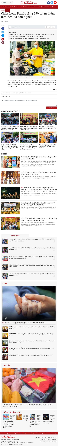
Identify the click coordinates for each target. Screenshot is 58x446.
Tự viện (40, 6)
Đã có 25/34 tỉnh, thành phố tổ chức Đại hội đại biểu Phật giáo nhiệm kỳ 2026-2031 (28, 423)
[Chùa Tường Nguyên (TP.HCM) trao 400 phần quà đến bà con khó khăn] (48, 137)
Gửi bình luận (52, 107)
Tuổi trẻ (36, 6)
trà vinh (13, 92)
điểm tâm (22, 92)
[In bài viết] (2, 42)
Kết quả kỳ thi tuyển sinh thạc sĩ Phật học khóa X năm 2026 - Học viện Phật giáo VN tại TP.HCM (9, 438)
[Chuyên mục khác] (55, 10)
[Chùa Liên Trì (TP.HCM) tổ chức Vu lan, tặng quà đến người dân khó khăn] (10, 162)
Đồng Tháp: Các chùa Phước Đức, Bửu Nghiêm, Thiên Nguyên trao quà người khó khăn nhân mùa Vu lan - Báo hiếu (31, 257)
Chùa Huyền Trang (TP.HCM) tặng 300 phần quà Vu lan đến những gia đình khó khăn (38, 204)
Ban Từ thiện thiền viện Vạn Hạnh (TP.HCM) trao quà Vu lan (47, 127)
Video (17, 6)
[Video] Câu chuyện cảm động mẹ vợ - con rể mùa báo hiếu (24, 323)
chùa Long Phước (5, 92)
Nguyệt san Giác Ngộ (48, 6)
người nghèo (28, 92)
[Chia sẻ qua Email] (2, 39)
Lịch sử (3, 10)
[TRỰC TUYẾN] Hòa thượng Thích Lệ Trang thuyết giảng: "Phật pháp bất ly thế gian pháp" (31, 334)
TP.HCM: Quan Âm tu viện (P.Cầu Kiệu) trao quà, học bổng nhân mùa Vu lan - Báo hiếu (10, 128)
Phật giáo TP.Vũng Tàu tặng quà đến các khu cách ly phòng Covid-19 (26, 36)
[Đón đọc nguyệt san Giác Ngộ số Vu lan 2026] (32, 435)
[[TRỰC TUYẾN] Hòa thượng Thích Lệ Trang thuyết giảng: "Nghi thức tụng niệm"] (5, 357)
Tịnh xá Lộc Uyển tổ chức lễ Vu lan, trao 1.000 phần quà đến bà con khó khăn (38, 173)
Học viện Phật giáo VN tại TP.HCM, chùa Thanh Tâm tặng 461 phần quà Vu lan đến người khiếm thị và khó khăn (28, 147)
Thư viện (6, 365)
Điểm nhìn (22, 6)
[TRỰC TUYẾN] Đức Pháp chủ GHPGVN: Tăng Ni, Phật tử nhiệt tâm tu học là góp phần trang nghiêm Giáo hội (32, 341)
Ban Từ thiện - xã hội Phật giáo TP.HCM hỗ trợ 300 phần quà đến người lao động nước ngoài (32, 34)
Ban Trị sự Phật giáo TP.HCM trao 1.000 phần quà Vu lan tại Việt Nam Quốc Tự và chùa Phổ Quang (9, 147)
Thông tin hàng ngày (11, 430)
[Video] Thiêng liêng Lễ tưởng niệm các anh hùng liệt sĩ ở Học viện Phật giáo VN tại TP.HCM (31, 348)
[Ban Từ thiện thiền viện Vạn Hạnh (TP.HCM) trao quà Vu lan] (48, 119)
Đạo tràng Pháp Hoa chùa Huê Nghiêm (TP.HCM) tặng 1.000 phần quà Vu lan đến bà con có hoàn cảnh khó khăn (32, 240)
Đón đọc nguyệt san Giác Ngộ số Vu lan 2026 (35, 436)
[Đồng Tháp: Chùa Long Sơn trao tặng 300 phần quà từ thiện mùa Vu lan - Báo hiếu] (29, 119)
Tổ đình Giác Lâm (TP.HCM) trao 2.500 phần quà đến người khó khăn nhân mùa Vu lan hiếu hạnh (31, 265)
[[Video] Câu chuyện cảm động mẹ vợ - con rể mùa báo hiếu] (29, 303)
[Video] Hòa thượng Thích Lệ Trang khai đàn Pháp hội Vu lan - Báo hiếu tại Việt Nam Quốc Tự (32, 327)
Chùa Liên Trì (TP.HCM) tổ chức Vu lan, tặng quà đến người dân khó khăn (38, 158)
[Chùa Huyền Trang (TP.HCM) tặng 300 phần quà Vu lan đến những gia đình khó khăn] (10, 208)
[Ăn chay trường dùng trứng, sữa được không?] (19, 435)
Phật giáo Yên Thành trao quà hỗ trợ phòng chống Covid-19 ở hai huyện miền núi (29, 38)
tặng (17, 92)
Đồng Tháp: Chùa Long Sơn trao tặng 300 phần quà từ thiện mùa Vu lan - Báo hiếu (28, 128)
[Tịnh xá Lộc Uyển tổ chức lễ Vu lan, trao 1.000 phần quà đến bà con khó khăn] (10, 177)
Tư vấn (32, 6)
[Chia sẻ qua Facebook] (2, 28)
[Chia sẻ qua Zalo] (2, 35)
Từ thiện (8, 10)
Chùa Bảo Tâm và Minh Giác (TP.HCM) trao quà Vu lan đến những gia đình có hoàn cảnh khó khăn (31, 248)
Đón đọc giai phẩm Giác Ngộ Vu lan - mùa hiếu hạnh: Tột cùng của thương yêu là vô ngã (49, 437)
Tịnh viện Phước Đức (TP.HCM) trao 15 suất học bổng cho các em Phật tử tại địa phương (39, 219)
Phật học (27, 6)
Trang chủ (3, 6)
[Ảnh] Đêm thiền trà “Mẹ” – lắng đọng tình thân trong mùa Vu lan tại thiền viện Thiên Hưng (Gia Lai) (39, 188)
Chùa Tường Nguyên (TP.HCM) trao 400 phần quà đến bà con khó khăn (47, 146)
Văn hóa (13, 6)
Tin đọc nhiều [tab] (15, 236)
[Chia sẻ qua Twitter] (2, 32)
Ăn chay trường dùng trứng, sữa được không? (22, 436)
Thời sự (8, 6)
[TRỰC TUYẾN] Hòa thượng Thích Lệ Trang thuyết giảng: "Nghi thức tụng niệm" (30, 355)
